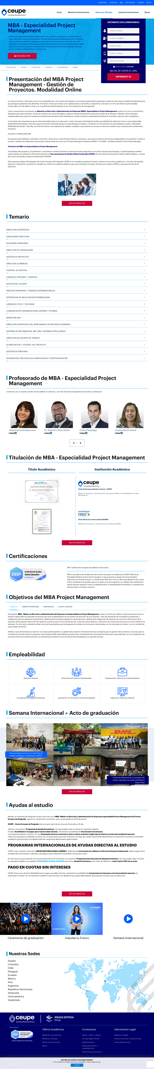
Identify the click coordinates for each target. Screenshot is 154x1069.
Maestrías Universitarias (78, 12)
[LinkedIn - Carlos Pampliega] (83, 433)
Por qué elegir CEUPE (90, 1039)
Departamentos (88, 1042)
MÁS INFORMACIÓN (77, 203)
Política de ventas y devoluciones (127, 1039)
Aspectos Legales (121, 1035)
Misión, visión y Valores (91, 1035)
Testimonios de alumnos (92, 1052)
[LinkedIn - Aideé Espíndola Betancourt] (13, 433)
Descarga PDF (23, 56)
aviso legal (130, 66)
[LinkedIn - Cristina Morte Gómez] (119, 433)
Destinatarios (48, 607)
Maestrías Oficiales (103, 12)
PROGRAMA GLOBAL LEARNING (51, 861)
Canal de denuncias (122, 1042)
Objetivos (14, 607)
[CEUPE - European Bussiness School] (14, 12)
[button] (77, 229)
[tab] (77, 229)
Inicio (59, 12)
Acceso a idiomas (65, 607)
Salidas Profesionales (30, 607)
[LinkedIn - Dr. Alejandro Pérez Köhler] (48, 433)
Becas (147, 12)
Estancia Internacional (128, 12)
